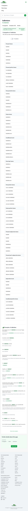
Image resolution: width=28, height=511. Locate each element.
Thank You (3, 490)
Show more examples (14, 431)
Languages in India (4, 480)
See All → (3, 472)
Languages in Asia (4, 483)
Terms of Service (18, 483)
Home (16, 477)
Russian (2, 458)
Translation (16, 38)
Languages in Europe (5, 482)
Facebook (4, 497)
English (2, 464)
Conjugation (4, 5)
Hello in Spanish (4, 485)
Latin (16, 458)
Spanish (2, 463)
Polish (16, 471)
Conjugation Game (18, 482)
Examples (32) (12, 25)
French (2, 469)
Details (18, 25)
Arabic (2, 460)
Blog (3, 10)
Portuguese (3, 468)
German (2, 471)
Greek (2, 456)
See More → (3, 493)
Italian (10, 441)
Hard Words (3, 488)
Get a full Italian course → (22, 29)
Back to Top (14, 446)
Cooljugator (4, 441)
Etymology (4, 8)
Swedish (16, 468)
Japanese (3, 461)
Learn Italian (3, 491)
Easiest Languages (4, 486)
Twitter (3, 499)
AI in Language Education (6, 477)
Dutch (2, 466)
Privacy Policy (17, 485)
